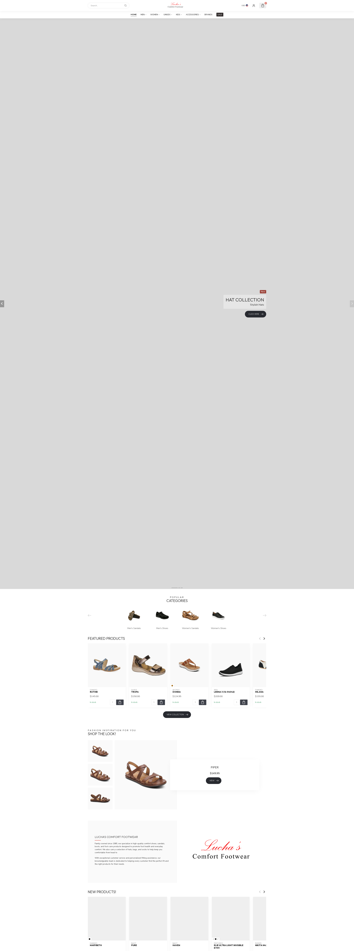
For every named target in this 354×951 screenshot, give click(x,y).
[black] (89, 939)
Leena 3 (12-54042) (224, 692)
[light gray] (217, 939)
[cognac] (172, 685)
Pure (134, 945)
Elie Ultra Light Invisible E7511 (228, 946)
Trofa (135, 692)
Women (154, 14)
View (211, 780)
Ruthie (94, 692)
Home (134, 14)
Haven (176, 945)
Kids (178, 14)
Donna (177, 692)
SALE (220, 14)
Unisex (167, 14)
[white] (213, 939)
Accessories (192, 14)
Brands (208, 14)
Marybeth (96, 945)
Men (143, 14)
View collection (175, 714)
